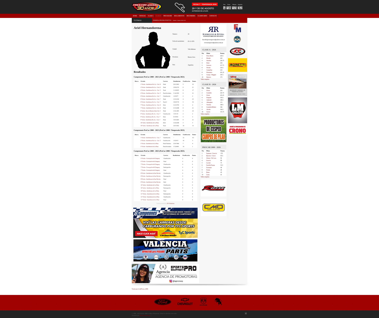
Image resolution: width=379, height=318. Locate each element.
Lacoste (208, 163)
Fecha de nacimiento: (178, 41)
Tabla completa (205, 79)
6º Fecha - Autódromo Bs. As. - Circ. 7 (150, 96)
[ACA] (237, 39)
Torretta (208, 104)
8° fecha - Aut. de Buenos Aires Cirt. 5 (151, 111)
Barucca (208, 77)
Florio (208, 90)
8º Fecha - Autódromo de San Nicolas (150, 173)
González (209, 93)
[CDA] (237, 51)
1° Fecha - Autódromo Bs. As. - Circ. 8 (151, 84)
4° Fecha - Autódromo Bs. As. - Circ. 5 (151, 90)
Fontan (208, 170)
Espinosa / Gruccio (211, 153)
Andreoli (208, 100)
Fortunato (209, 167)
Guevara (208, 65)
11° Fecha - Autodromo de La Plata (150, 194)
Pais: (174, 64)
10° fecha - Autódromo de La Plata (150, 122)
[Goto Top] (245, 313)
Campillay (209, 70)
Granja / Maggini (211, 74)
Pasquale (208, 97)
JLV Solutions (170, 203)
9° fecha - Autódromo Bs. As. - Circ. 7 (150, 114)
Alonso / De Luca (211, 158)
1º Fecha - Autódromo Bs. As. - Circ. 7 (150, 137)
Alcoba (208, 109)
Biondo (208, 58)
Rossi (207, 63)
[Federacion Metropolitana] (237, 28)
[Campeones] (165, 213)
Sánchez (208, 60)
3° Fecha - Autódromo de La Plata (149, 143)
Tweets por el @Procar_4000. (140, 289)
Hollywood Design (145, 315)
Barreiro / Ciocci (211, 155)
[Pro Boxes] (237, 85)
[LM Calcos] (237, 110)
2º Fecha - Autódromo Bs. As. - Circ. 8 (150, 87)
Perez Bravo (209, 56)
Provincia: (175, 57)
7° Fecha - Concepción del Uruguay (150, 164)
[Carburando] (165, 228)
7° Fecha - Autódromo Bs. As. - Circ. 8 (151, 105)
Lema (207, 174)
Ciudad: (175, 49)
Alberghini (209, 102)
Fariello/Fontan (210, 165)
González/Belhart (211, 107)
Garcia (208, 112)
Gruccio (208, 160)
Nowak (208, 67)
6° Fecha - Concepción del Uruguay (150, 158)
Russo (208, 172)
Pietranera (209, 72)
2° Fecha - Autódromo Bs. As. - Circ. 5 (151, 140)
